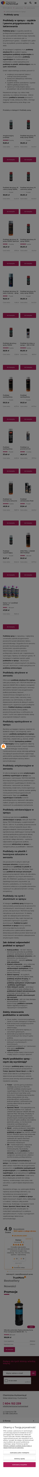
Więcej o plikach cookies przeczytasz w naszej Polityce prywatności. (17, 1447)
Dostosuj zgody (19, 1458)
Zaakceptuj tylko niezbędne (19, 1452)
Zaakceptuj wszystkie (19, 1464)
